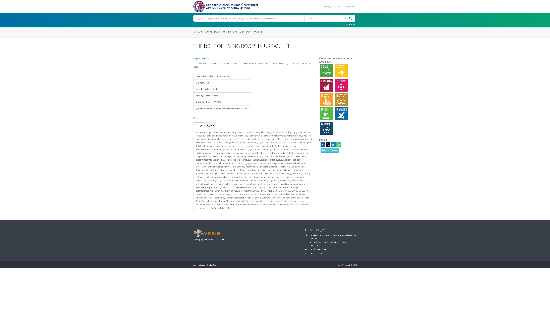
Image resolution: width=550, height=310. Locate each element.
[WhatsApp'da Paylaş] (338, 144)
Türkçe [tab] (199, 125)
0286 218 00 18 (316, 253)
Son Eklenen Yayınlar (215, 32)
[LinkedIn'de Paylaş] (333, 144)
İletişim (224, 239)
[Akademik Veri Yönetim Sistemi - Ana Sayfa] (199, 6)
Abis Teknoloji (344, 265)
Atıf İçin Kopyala (330, 150)
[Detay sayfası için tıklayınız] (326, 70)
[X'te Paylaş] (328, 144)
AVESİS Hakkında (211, 239)
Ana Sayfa (198, 32)
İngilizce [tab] (210, 125)
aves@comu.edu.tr (318, 249)
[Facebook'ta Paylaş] (323, 144)
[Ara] (350, 18)
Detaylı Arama (348, 24)
